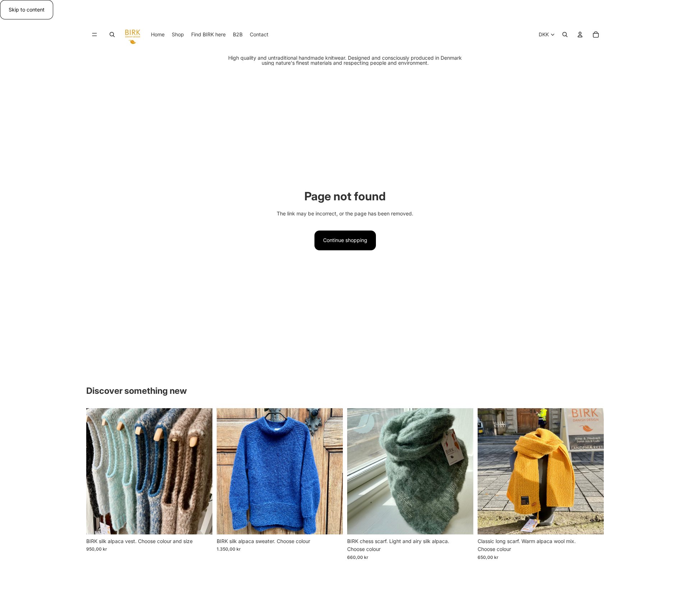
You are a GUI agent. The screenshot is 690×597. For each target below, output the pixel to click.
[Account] (580, 35)
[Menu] (94, 35)
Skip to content (27, 9)
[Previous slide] (97, 471)
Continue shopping (345, 240)
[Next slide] (201, 471)
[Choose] (201, 523)
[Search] (112, 35)
